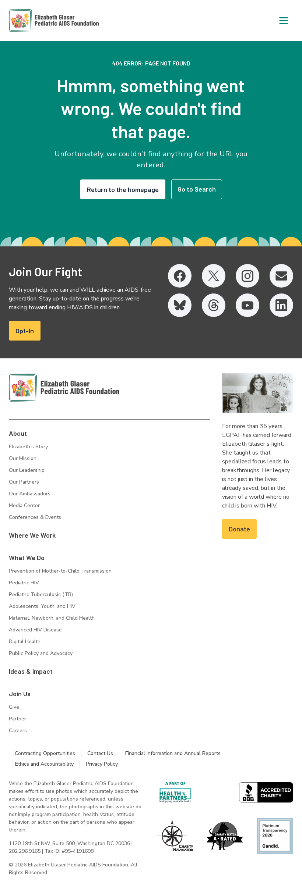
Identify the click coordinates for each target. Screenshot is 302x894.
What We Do (27, 557)
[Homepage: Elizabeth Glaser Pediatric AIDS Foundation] (34, 20)
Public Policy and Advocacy (41, 653)
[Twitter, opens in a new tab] (213, 276)
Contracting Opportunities (45, 753)
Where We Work (32, 535)
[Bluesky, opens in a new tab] (180, 305)
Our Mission (22, 458)
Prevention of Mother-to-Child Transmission (60, 570)
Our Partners (24, 481)
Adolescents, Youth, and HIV (42, 606)
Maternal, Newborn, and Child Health (52, 618)
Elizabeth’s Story (28, 446)
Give (14, 707)
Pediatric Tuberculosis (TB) (41, 594)
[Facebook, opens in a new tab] (180, 276)
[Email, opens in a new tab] (281, 276)
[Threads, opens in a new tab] (213, 305)
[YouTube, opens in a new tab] (247, 305)
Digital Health (25, 641)
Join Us (20, 694)
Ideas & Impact (31, 671)
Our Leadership (27, 470)
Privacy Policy (102, 764)
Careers (18, 730)
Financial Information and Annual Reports (173, 753)
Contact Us (100, 753)
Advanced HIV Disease (35, 629)
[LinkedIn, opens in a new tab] (281, 305)
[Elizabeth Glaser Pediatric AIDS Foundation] (64, 387)
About (18, 433)
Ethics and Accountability (44, 764)
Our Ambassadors (29, 493)
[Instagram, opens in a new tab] (247, 276)
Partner (17, 718)
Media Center (24, 505)
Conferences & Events (35, 517)
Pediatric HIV (24, 582)
